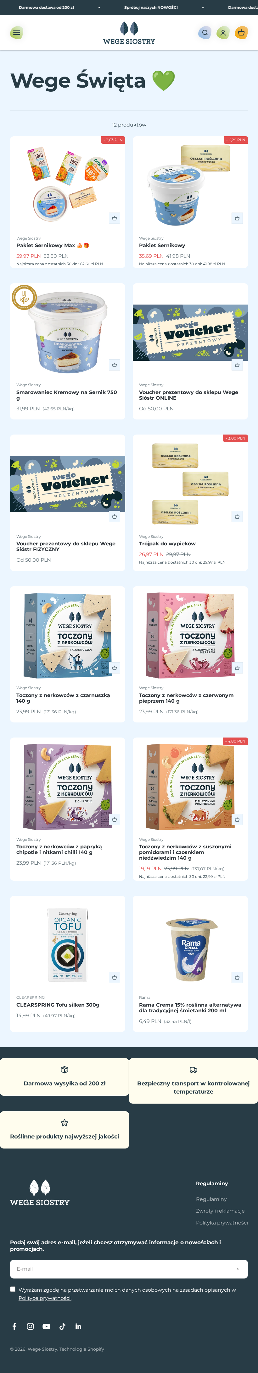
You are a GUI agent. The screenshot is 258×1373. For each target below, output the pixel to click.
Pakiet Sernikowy (162, 245)
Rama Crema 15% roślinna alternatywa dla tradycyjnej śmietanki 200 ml (190, 1008)
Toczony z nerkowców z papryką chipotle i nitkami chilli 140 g (59, 849)
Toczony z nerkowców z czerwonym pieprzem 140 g (186, 698)
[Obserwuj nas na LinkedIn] (78, 1326)
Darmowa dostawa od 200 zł (34, 7)
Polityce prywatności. (45, 1298)
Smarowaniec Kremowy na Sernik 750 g (66, 395)
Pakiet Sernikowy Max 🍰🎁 (52, 245)
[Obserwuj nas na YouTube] (46, 1326)
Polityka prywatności (222, 1223)
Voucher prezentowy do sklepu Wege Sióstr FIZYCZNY (65, 546)
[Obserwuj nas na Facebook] (14, 1326)
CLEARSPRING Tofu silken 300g (57, 1005)
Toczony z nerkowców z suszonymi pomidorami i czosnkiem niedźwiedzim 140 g (185, 852)
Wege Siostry (28, 238)
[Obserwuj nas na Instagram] (30, 1326)
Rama (144, 997)
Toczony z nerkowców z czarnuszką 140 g (63, 698)
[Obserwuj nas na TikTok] (62, 1326)
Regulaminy (211, 1199)
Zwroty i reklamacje (220, 1211)
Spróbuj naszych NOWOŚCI (139, 7)
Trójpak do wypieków (167, 544)
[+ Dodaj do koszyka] (114, 218)
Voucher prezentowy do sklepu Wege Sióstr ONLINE (188, 395)
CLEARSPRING (30, 997)
